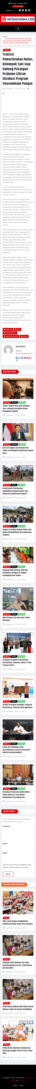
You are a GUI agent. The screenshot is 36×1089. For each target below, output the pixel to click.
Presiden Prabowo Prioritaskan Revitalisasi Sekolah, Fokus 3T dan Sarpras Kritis (17, 662)
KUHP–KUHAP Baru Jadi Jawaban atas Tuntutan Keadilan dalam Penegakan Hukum (16, 408)
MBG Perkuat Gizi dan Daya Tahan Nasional (16, 619)
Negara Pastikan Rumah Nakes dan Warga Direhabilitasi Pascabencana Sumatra (17, 532)
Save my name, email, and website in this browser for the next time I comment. (17, 866)
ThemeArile (22, 1080)
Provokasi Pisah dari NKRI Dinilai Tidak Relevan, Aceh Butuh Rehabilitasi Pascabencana (16, 794)
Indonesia (9, 329)
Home (5, 36)
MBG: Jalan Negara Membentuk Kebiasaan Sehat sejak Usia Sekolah (18, 923)
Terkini (15, 1086)
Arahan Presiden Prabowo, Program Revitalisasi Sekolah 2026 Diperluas (18, 706)
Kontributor (9, 89)
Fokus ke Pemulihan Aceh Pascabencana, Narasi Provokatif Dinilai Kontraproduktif (16, 750)
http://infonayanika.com (24, 353)
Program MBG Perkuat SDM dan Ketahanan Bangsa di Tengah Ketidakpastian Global (15, 573)
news (18, 329)
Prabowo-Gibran (11, 333)
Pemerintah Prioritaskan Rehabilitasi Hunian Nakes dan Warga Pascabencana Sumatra (15, 491)
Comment (6, 826)
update (25, 336)
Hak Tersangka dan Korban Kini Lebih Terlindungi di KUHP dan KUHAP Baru (18, 450)
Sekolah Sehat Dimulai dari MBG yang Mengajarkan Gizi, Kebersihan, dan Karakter (17, 965)
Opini (21, 1086)
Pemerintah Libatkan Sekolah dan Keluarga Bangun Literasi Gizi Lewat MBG (18, 1050)
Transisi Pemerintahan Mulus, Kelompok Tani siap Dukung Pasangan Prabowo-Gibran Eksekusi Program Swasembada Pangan (17, 41)
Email (5, 853)
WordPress (28, 1078)
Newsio (12, 1080)
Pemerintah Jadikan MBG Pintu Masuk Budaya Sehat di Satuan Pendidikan (18, 1008)
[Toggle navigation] (18, 28)
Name (5, 844)
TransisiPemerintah (12, 336)
